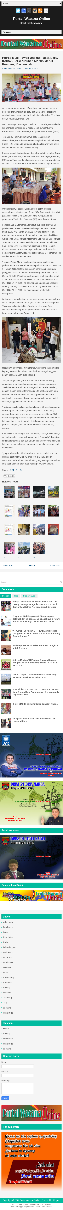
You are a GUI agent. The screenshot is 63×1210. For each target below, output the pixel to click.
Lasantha (47, 1204)
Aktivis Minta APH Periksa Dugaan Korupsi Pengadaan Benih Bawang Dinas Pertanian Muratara (34, 663)
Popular (5, 596)
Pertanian (7, 982)
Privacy (6, 987)
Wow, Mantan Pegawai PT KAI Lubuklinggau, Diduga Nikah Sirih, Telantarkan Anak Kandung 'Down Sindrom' (36, 633)
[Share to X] (10, 476)
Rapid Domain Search (44, 1206)
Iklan (5, 932)
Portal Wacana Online (31, 19)
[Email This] (5, 476)
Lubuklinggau (9, 947)
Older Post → (56, 565)
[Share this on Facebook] (10, 470)
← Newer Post (6, 565)
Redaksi (7, 992)
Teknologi (7, 997)
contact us (8, 1013)
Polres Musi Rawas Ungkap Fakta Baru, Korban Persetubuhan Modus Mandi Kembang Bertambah (30, 61)
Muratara (7, 957)
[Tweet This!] (13, 470)
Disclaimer (8, 927)
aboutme (7, 1008)
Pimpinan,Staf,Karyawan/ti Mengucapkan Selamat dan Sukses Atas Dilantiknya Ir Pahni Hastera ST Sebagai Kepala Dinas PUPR (36, 619)
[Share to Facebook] (13, 476)
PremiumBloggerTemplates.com (22, 1206)
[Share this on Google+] (17, 470)
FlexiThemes (23, 1204)
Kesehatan (8, 937)
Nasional (7, 967)
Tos (5, 1003)
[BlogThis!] (7, 476)
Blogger (56, 1200)
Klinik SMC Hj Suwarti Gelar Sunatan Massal (35, 704)
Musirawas (8, 962)
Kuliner (6, 942)
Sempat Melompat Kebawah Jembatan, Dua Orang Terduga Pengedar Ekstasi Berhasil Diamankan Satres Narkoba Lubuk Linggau (34, 604)
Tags (16, 596)
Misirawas (8, 952)
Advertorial (8, 922)
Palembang (8, 977)
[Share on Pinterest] (20, 470)
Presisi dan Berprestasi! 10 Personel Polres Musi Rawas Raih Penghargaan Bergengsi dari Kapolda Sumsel (36, 692)
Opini (5, 972)
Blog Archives (29, 596)
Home (32, 565)
